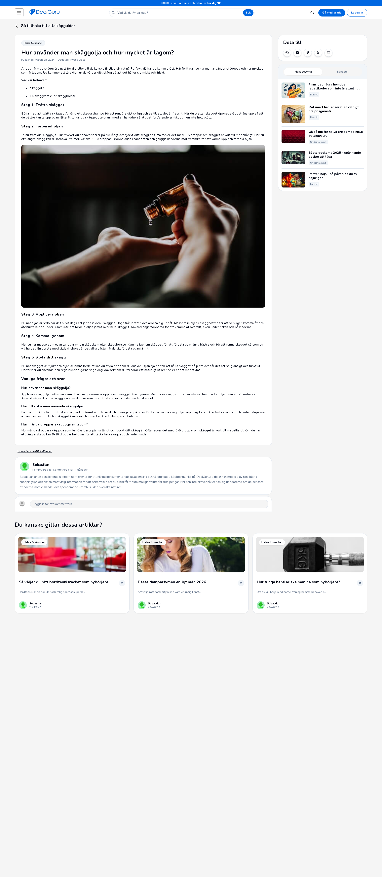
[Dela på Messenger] (297, 53)
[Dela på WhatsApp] (287, 53)
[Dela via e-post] (328, 53)
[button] (19, 12)
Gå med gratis (331, 13)
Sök (248, 13)
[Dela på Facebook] (308, 53)
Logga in (357, 13)
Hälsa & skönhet (33, 43)
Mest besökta (303, 72)
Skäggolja (37, 88)
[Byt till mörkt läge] (312, 12)
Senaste (342, 72)
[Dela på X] (318, 53)
